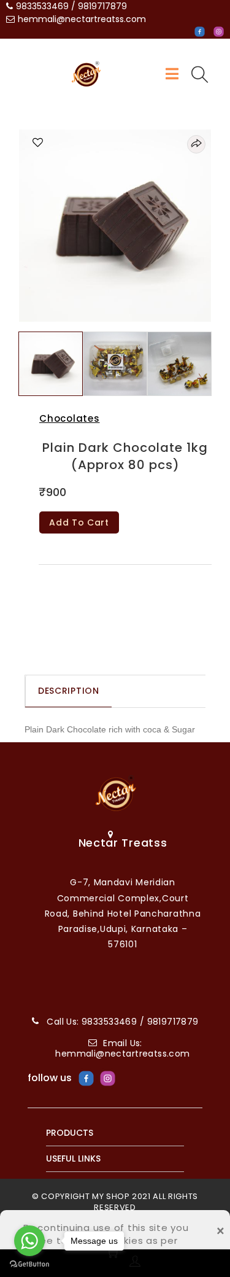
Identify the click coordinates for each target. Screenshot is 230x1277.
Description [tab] (68, 691)
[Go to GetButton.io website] (29, 1264)
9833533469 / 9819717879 (71, 6)
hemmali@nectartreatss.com (82, 19)
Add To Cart (79, 522)
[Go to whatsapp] (29, 1240)
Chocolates (69, 418)
